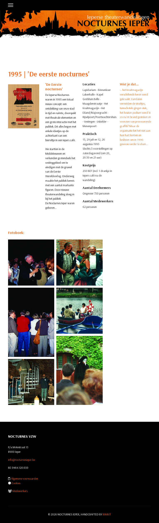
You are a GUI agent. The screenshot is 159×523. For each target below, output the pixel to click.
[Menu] (10, 5)
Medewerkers (20, 491)
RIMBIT (107, 514)
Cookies (16, 483)
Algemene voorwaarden (24, 478)
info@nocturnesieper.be (21, 460)
